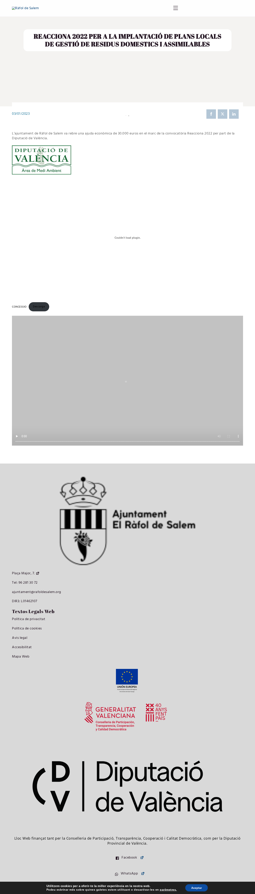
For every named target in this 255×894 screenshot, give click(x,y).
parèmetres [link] (168, 889)
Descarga (39, 306)
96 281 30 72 (28, 583)
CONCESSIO (19, 306)
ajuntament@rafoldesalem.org (36, 592)
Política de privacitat (28, 619)
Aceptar (196, 887)
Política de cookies (27, 628)
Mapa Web (20, 657)
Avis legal (19, 638)
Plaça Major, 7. (23, 573)
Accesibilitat (22, 647)
